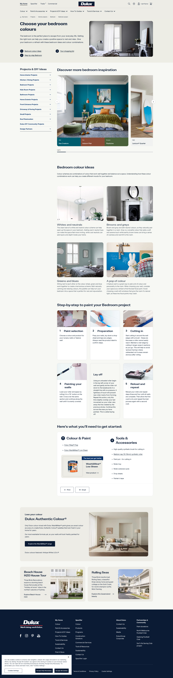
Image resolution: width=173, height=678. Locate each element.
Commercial (52, 4)
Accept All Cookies (62, 670)
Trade (42, 4)
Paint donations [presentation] (142, 627)
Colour (57, 624)
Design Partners (26, 129)
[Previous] (57, 102)
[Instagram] (26, 635)
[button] (50, 75)
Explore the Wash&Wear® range (40, 544)
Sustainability (80, 651)
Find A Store (59, 652)
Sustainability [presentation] (60, 644)
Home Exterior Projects (29, 99)
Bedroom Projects (27, 85)
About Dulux (121, 620)
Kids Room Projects (27, 90)
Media (118, 632)
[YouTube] (38, 635)
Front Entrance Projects (29, 104)
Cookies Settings (13, 670)
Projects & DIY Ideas (62, 632)
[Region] (134, 4)
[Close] (68, 657)
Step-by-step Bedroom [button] (33, 55)
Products (78, 628)
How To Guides (61, 636)
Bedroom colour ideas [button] (33, 51)
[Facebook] (20, 635)
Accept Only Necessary (44, 670)
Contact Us (59, 648)
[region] (37, 665)
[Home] (21, 17)
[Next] (153, 102)
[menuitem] (24, 11)
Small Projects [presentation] (25, 114)
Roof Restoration (26, 119)
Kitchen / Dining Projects (29, 80)
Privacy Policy (93, 671)
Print (68, 490)
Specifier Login (81, 659)
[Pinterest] (32, 635)
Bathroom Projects (27, 95)
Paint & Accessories (62, 628)
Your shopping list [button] (67, 51)
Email (84, 490)
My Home (23, 4)
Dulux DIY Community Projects (32, 124)
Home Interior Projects (28, 75)
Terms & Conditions (79, 671)
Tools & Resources (82, 647)
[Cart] (151, 4)
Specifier (34, 4)
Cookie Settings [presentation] (107, 671)
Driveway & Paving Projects (30, 109)
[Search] (129, 4)
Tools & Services (61, 640)
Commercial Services (83, 643)
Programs (79, 632)
